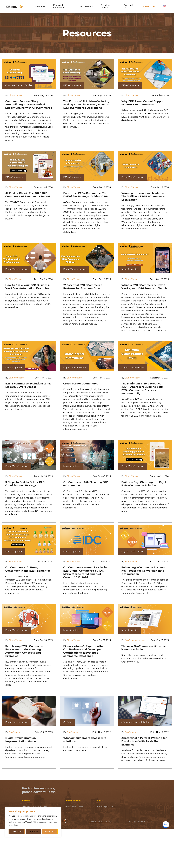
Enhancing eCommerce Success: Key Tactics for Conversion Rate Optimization (143, 571)
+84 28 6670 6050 (75, 806)
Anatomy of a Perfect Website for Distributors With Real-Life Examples (144, 741)
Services (40, 6)
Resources (149, 6)
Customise (17, 831)
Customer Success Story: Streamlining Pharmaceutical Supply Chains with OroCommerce (28, 104)
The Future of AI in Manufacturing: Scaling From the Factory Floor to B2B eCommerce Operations (86, 104)
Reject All (33, 831)
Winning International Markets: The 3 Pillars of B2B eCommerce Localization (143, 196)
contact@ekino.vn (106, 806)
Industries (86, 6)
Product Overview (59, 6)
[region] (33, 822)
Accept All (50, 831)
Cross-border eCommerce (80, 383)
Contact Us (128, 6)
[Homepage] (18, 6)
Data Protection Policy (100, 821)
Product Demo (106, 6)
